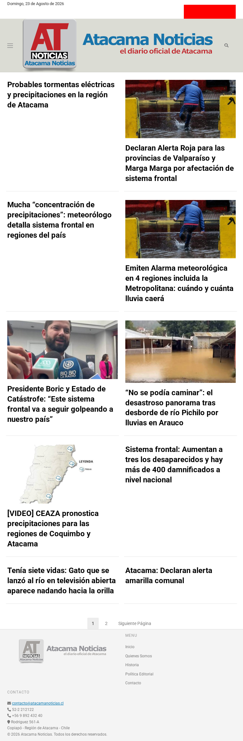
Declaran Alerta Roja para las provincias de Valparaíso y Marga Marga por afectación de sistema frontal (179, 163)
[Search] (226, 45)
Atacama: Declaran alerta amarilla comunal (168, 575)
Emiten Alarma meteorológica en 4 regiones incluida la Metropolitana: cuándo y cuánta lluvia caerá (179, 283)
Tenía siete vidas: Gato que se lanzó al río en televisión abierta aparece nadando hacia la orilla (61, 580)
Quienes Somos (138, 656)
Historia (132, 665)
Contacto (133, 683)
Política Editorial (139, 674)
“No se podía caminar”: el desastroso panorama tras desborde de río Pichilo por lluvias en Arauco (171, 408)
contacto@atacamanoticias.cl (38, 703)
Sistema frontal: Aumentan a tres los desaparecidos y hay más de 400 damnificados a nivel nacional (174, 464)
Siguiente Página (134, 623)
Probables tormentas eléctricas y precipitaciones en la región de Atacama (61, 94)
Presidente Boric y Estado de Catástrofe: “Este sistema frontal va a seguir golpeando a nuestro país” (60, 404)
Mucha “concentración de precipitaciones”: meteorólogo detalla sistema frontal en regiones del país (59, 220)
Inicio (129, 647)
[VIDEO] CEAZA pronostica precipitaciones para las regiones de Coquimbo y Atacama (53, 528)
